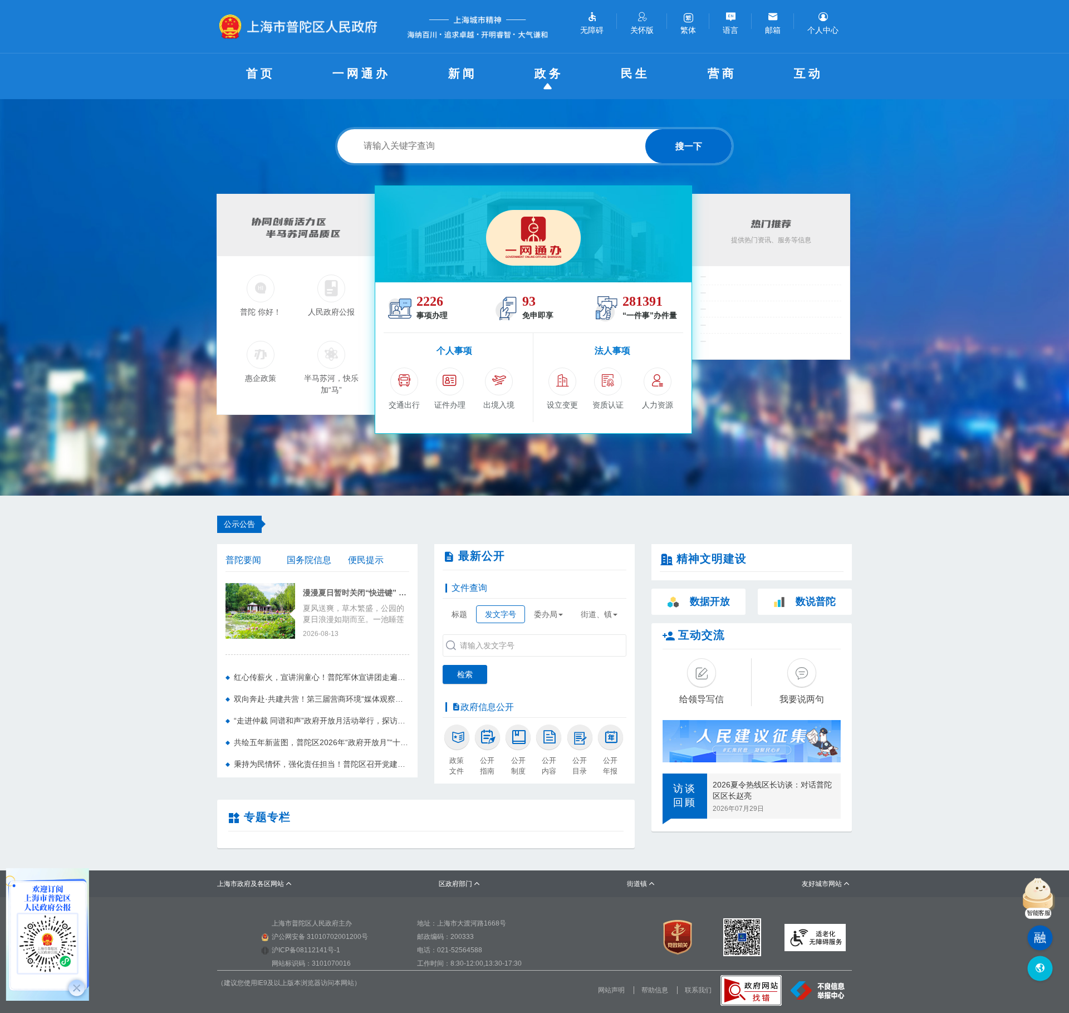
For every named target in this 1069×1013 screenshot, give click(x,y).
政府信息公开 (487, 707)
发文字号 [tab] (500, 614)
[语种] (1039, 968)
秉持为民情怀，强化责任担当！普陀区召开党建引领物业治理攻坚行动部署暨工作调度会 (321, 764)
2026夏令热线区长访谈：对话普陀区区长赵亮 (772, 790)
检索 (465, 674)
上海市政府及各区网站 (254, 884)
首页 (260, 73)
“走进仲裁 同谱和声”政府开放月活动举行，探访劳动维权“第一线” (321, 720)
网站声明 (611, 990)
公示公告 (239, 524)
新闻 (462, 73)
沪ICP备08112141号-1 (306, 950)
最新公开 (481, 556)
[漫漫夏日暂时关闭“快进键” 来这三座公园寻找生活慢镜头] (260, 609)
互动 (808, 73)
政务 (548, 73)
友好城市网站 (826, 884)
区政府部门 (459, 884)
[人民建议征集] (752, 741)
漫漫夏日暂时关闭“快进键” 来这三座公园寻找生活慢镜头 (356, 593)
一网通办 (361, 73)
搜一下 (688, 146)
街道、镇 (596, 614)
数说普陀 (816, 601)
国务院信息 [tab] (309, 560)
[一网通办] (533, 234)
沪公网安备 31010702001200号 (320, 937)
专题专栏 (267, 817)
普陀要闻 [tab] (243, 560)
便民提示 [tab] (366, 560)
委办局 (545, 614)
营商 (722, 73)
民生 (635, 73)
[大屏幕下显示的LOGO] (303, 26)
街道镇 (641, 884)
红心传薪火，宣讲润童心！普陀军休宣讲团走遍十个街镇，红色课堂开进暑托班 (321, 677)
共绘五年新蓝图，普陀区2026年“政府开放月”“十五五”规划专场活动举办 (321, 742)
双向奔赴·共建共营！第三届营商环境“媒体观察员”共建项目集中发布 (321, 698)
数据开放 (710, 601)
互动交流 (701, 635)
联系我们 (698, 990)
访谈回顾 (685, 796)
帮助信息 (654, 990)
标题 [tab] (459, 614)
